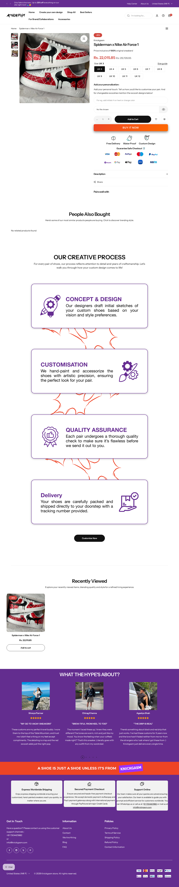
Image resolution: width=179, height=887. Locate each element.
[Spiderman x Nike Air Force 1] (26, 613)
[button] (10, 3)
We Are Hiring (69, 837)
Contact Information (115, 847)
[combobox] (139, 15)
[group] (54, 68)
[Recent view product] (163, 16)
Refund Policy (111, 842)
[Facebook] (9, 850)
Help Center (132, 4)
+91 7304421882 (14, 835)
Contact (66, 833)
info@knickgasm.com (142, 807)
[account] (157, 16)
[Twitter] (23, 850)
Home (14, 28)
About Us (145, 4)
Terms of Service (113, 833)
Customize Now (89, 538)
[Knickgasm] (16, 15)
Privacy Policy (111, 828)
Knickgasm (99, 40)
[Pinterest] (30, 850)
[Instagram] (16, 850)
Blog (65, 842)
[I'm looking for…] (128, 15)
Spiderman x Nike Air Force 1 (26, 635)
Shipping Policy (112, 837)
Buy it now (131, 127)
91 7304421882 (150, 804)
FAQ (65, 847)
